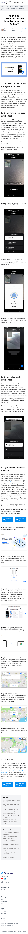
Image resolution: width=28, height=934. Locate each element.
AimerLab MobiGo (6, 482)
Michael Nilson (6, 30)
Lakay (2, 6)
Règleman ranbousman (7, 925)
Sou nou (3, 899)
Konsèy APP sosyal (18, 6)
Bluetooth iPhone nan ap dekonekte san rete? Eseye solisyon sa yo (10, 821)
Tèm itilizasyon (5, 921)
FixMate (3, 892)
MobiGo (3, 890)
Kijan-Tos (9, 6)
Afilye (2, 904)
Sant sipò (3, 911)
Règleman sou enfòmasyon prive (9, 923)
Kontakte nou (4, 901)
